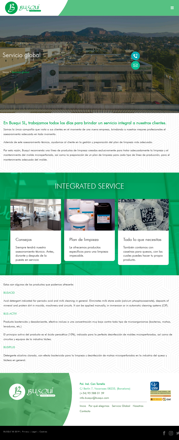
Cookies (43, 431)
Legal (34, 431)
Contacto (85, 411)
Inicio (83, 406)
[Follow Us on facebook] (164, 433)
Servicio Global (121, 406)
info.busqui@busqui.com (94, 397)
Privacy (25, 431)
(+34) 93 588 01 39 (92, 393)
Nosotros (138, 406)
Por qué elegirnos (99, 406)
